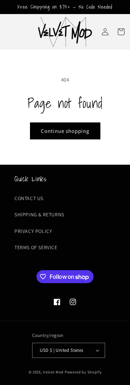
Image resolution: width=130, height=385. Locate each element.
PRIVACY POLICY (33, 231)
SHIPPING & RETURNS (39, 214)
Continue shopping (65, 130)
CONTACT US (28, 198)
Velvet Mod (53, 372)
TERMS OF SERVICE (35, 247)
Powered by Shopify (83, 372)
